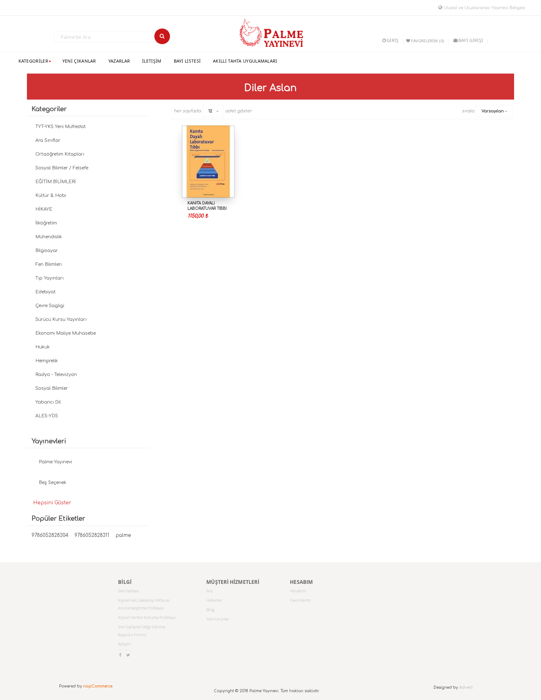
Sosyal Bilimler (51, 388)
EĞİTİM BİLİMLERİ (55, 181)
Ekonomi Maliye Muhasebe (65, 333)
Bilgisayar (46, 250)
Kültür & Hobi (50, 195)
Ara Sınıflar (47, 140)
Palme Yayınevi (55, 462)
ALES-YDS (46, 416)
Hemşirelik (46, 360)
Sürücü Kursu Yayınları (60, 319)
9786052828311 (92, 535)
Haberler (214, 600)
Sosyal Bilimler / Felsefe (61, 168)
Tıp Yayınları (49, 278)
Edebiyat (45, 292)
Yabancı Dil (48, 402)
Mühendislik (48, 236)
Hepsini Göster (52, 503)
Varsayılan (493, 111)
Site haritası (128, 591)
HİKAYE (43, 209)
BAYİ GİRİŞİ (470, 40)
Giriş (393, 40)
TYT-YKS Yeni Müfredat (60, 126)
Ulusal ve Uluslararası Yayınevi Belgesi (483, 8)
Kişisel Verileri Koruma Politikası (147, 617)
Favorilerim (300, 600)
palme (123, 535)
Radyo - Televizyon (56, 374)
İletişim (124, 644)
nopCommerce (97, 686)
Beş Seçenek (52, 482)
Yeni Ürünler (217, 619)
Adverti (466, 687)
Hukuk (42, 347)
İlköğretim (46, 223)
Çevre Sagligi (49, 305)
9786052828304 (50, 535)
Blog (210, 609)
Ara (209, 591)
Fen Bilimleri (48, 264)
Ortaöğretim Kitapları (59, 154)
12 (210, 111)
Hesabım (298, 591)
